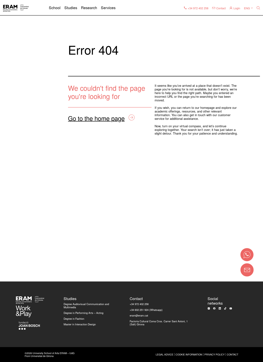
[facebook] (214, 308)
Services (108, 7)
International (13, 165)
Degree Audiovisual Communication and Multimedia (86, 305)
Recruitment (13, 200)
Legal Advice (164, 354)
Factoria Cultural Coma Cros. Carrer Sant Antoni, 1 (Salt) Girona (159, 322)
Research (89, 7)
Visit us (9, 224)
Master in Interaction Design (80, 324)
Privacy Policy (214, 354)
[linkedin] (220, 308)
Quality (9, 129)
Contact (38, 239)
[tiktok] (225, 308)
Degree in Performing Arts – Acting (83, 313)
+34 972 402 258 (139, 304)
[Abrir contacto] (247, 270)
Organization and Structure (24, 117)
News (8, 153)
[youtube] (231, 308)
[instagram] (209, 308)
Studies (70, 7)
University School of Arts (22, 105)
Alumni (9, 188)
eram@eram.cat (139, 315)
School (55, 7)
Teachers (11, 176)
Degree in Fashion (74, 318)
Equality (10, 141)
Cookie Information (188, 354)
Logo (7, 212)
